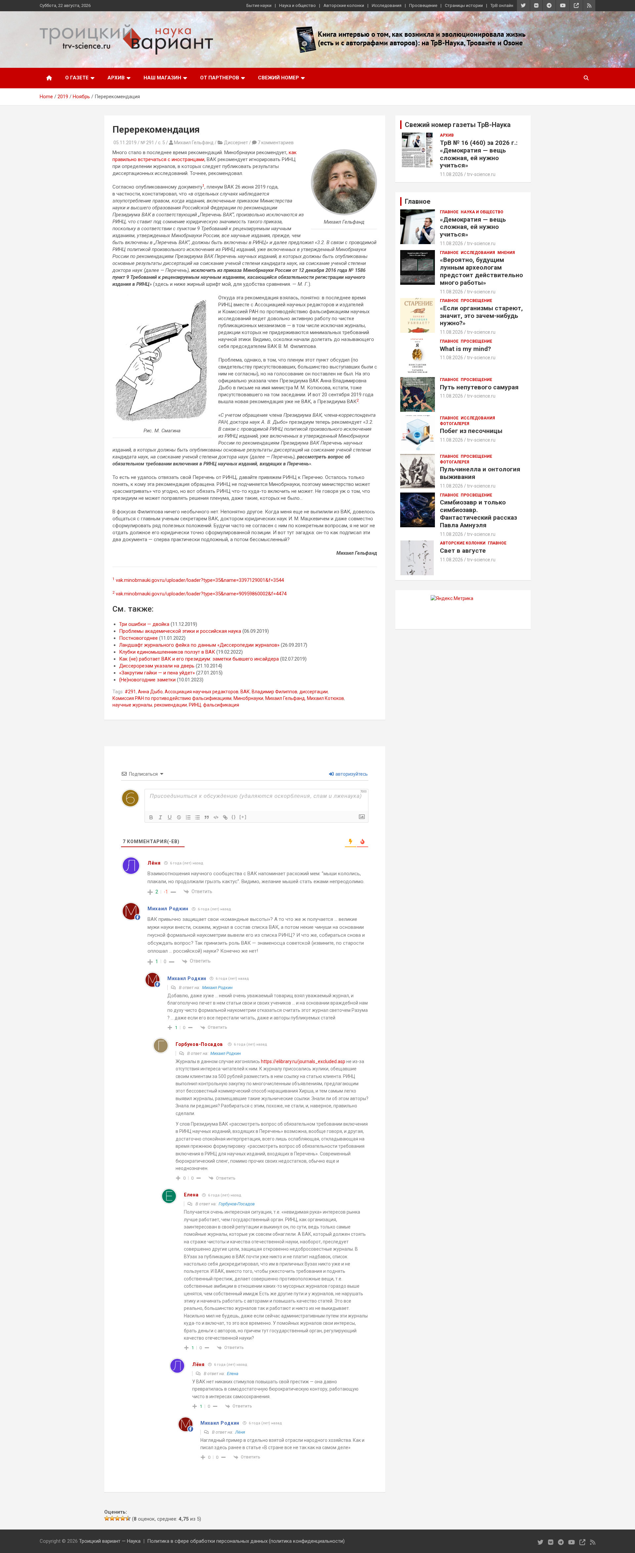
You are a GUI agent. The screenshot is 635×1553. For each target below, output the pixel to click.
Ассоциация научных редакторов (201, 691)
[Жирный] (151, 817)
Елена (232, 1373)
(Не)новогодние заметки (147, 680)
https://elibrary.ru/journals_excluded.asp (303, 1061)
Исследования (387, 5)
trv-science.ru (481, 174)
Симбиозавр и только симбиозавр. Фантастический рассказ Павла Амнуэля (478, 513)
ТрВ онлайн (501, 5)
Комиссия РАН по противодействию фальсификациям (172, 698)
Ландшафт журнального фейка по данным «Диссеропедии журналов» (199, 645)
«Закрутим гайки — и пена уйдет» (157, 673)
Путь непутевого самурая (479, 387)
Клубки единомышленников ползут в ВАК (167, 652)
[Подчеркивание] (169, 817)
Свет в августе (463, 550)
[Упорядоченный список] (188, 817)
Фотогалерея (454, 423)
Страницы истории (464, 5)
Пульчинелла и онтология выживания (480, 473)
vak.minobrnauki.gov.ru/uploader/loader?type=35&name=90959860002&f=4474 (201, 594)
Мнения (506, 252)
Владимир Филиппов (274, 691)
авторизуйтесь (351, 774)
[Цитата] (206, 817)
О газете (77, 78)
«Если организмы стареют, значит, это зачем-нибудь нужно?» (481, 315)
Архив (116, 78)
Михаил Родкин (217, 987)
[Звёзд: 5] (128, 1518)
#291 (130, 691)
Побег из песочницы (471, 431)
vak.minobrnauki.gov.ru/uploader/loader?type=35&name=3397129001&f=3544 (200, 580)
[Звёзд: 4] (122, 1518)
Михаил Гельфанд (285, 698)
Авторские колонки (343, 5)
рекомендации (170, 705)
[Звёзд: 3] (117, 1518)
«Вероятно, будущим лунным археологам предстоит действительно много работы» (481, 271)
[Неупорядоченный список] (197, 817)
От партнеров (219, 78)
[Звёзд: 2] (112, 1518)
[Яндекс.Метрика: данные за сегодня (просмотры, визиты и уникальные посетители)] (452, 598)
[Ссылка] (225, 817)
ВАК (245, 691)
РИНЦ (195, 705)
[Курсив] (160, 817)
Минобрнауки (248, 698)
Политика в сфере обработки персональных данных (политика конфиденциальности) (246, 1541)
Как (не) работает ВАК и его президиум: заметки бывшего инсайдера (199, 659)
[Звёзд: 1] (106, 1518)
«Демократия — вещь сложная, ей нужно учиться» (473, 227)
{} (234, 816)
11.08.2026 (451, 174)
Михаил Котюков (325, 698)
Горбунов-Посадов (199, 1044)
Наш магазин (162, 78)
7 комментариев (276, 142)
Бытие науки (259, 5)
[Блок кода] (216, 817)
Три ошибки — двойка (144, 624)
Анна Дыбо (150, 691)
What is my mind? (465, 349)
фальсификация (221, 705)
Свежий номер (278, 78)
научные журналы (132, 705)
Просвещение (423, 5)
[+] (243, 816)
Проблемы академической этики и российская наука (180, 631)
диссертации (313, 691)
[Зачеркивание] (179, 817)
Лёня (240, 1432)
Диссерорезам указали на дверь (156, 666)
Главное (449, 212)
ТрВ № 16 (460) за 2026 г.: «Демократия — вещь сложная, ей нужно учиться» (479, 154)
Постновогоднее (138, 638)
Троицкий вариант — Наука (110, 1541)
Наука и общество (297, 5)
